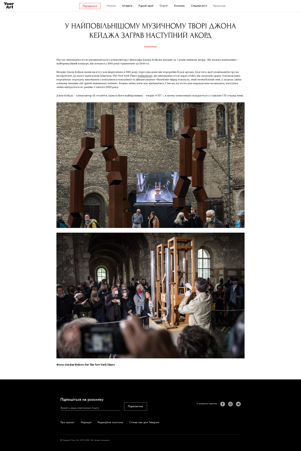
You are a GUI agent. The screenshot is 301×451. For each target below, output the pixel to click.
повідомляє (145, 76)
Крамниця (150, 47)
